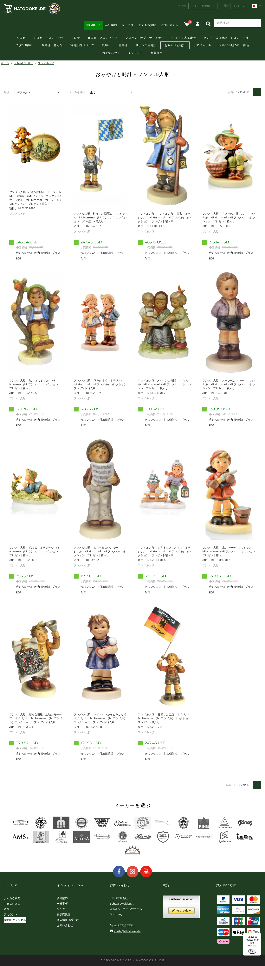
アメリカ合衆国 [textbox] (200, 6)
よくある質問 (147, 25)
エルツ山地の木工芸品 (234, 45)
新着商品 (157, 53)
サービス (128, 25)
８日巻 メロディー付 (103, 38)
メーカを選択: (77, 92)
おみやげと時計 (175, 45)
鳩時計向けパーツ (82, 45)
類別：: (8, 92)
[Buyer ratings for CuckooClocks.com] (181, 908)
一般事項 (62, 903)
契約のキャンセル (15, 920)
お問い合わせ (170, 25)
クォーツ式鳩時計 (184, 38)
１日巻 (21, 38)
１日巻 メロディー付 (48, 38)
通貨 (226, 6)
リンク (61, 909)
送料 (6, 909)
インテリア (135, 53)
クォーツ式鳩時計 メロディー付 (226, 38)
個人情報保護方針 (68, 920)
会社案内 (111, 25)
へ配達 (183, 6)
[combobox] (202, 6)
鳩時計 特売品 (52, 45)
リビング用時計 (146, 45)
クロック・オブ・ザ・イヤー (144, 38)
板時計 (106, 45)
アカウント (10, 914)
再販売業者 (63, 914)
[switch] (252, 951)
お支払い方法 (12, 903)
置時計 (123, 45)
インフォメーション (72, 885)
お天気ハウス (111, 53)
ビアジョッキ (202, 45)
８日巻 (75, 38)
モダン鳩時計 (25, 45)
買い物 (90, 25)
